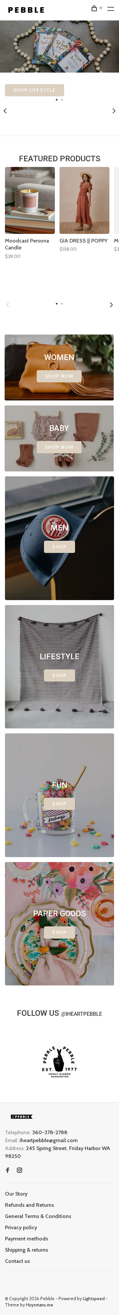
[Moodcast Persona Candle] (30, 200)
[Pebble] (21, 1116)
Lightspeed (94, 1298)
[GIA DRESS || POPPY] (84, 200)
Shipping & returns (26, 1250)
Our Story (16, 1194)
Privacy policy (21, 1227)
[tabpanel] (59, 58)
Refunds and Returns (29, 1205)
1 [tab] (57, 99)
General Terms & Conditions (38, 1216)
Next (114, 111)
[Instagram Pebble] (19, 1171)
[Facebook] (7, 1171)
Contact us (17, 1261)
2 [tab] (62, 99)
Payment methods (26, 1238)
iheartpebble (81, 1014)
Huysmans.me (39, 1304)
